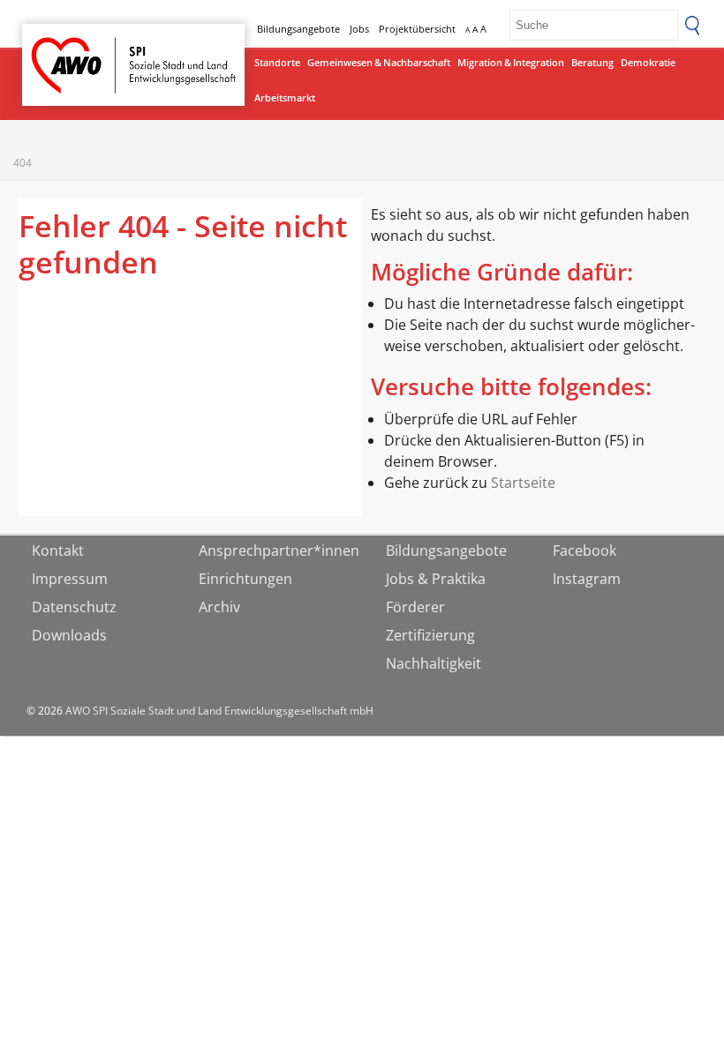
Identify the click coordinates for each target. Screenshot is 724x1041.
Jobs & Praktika (436, 578)
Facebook (584, 550)
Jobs (359, 28)
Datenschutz (74, 607)
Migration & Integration (510, 62)
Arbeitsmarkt (284, 97)
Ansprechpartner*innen (279, 550)
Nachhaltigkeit (433, 663)
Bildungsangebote (298, 28)
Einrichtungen (245, 578)
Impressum (70, 578)
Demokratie (648, 62)
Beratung (592, 62)
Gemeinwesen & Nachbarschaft (378, 62)
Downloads (69, 635)
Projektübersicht (417, 28)
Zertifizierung (430, 635)
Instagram (587, 578)
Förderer (415, 607)
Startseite (68, 49)
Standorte (277, 62)
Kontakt (58, 550)
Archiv (219, 607)
